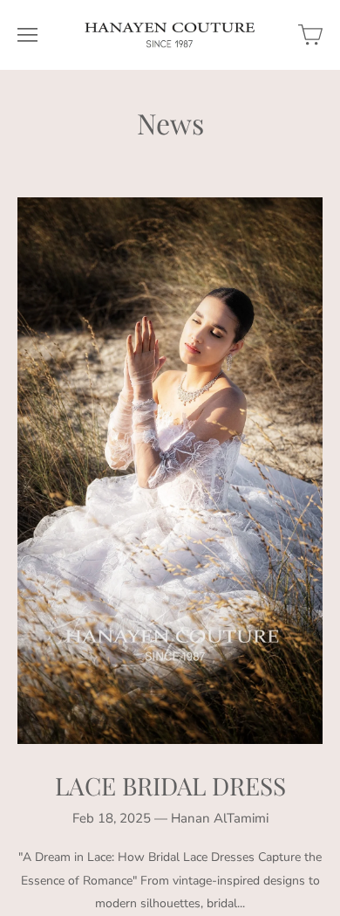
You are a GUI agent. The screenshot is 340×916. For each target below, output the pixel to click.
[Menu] (27, 35)
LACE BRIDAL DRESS (170, 785)
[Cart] (310, 35)
